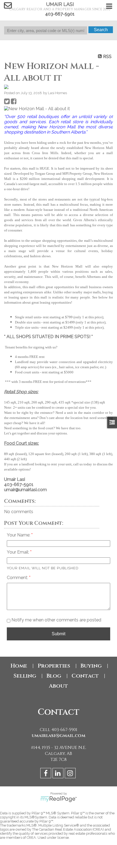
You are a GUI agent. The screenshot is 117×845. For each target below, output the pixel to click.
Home (19, 665)
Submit (58, 633)
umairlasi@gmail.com (58, 736)
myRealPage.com (58, 799)
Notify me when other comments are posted (55, 619)
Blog (54, 675)
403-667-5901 (60, 14)
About (58, 686)
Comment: (18, 577)
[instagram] (71, 774)
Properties (54, 665)
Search (101, 29)
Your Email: (18, 552)
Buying (91, 665)
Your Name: (19, 535)
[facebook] (46, 774)
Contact (85, 675)
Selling (24, 675)
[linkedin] (59, 774)
